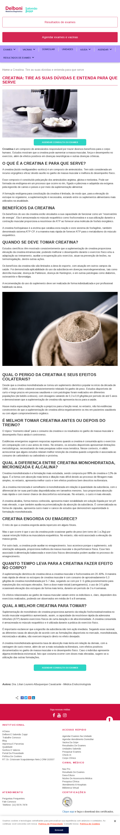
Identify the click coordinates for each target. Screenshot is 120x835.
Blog (4, 740)
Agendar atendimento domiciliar (78, 739)
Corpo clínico (69, 758)
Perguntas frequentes (13, 798)
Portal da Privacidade (13, 753)
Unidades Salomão (71, 748)
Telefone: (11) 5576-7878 (14, 805)
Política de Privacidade (50, 824)
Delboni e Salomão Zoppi (15, 734)
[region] (60, 825)
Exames (7, 49)
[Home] (21, 9)
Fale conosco (9, 801)
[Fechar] (115, 821)
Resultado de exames (73, 772)
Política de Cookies (12, 756)
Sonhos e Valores (11, 750)
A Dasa (6, 731)
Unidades (67, 49)
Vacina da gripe (70, 742)
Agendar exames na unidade (77, 736)
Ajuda (83, 49)
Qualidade (7, 747)
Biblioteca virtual (70, 788)
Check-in (66, 755)
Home (6, 69)
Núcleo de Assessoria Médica (77, 778)
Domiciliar (48, 49)
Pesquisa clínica (70, 781)
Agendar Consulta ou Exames (60, 142)
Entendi (59, 830)
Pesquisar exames (71, 752)
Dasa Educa (68, 775)
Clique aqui (68, 811)
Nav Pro (66, 769)
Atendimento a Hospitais (74, 784)
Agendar (103, 49)
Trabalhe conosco (11, 737)
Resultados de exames (60, 22)
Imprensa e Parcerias (13, 744)
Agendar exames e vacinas (60, 37)
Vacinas (27, 49)
